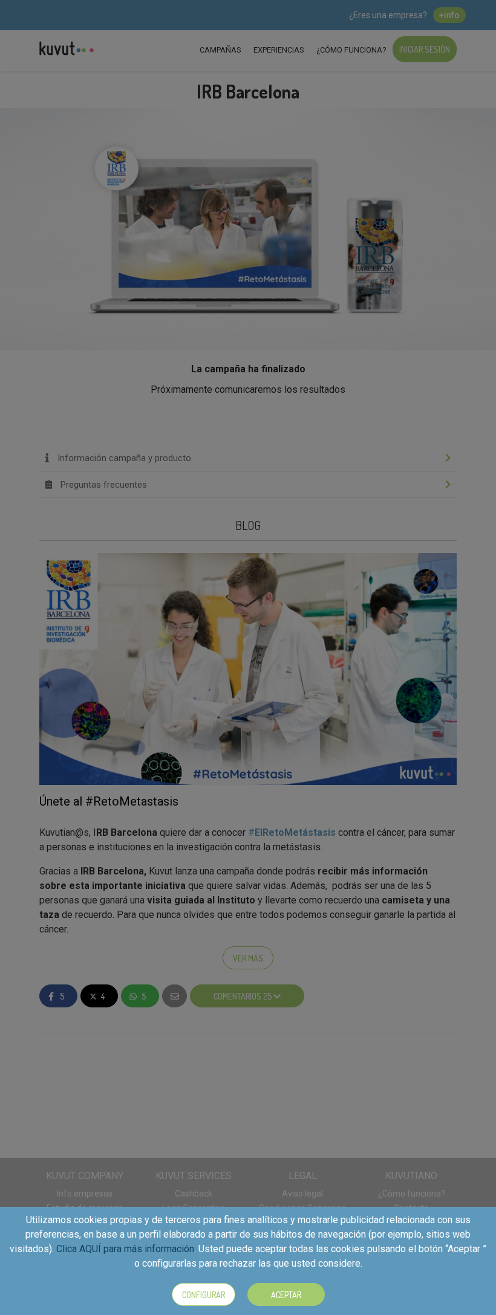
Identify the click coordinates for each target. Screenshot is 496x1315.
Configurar (203, 1295)
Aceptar (286, 1295)
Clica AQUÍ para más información (125, 1249)
